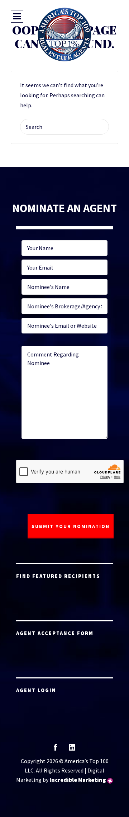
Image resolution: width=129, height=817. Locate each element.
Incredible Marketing (77, 779)
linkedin (72, 749)
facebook (55, 749)
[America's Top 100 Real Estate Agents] (64, 34)
